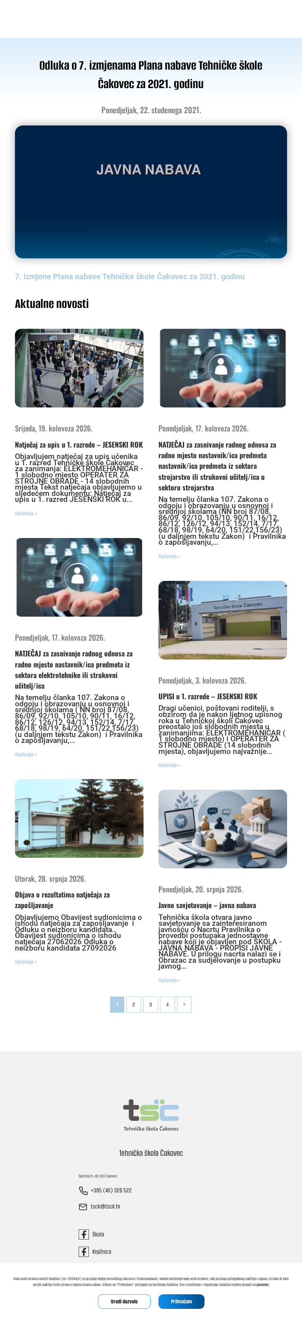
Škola (96, 1234)
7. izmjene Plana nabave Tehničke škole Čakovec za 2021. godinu (130, 276)
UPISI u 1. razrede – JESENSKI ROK (207, 696)
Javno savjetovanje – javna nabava (207, 905)
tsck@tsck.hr (105, 1207)
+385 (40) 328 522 (111, 1191)
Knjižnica (100, 1251)
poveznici (262, 1285)
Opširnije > (26, 513)
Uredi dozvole (124, 1301)
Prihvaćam (181, 1301)
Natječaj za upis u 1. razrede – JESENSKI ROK (79, 444)
